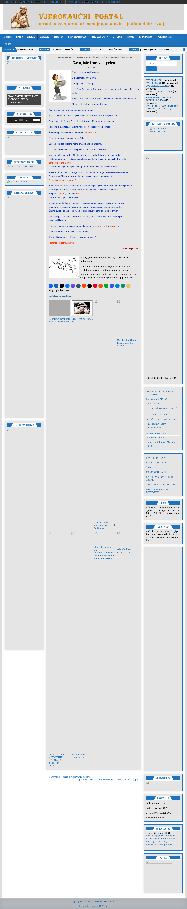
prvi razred (153, 403)
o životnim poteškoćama (100, 57)
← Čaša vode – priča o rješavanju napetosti (69, 777)
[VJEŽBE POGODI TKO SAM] (23, 166)
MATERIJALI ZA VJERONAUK (25, 37)
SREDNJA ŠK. (58, 37)
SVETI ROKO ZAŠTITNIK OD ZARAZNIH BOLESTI (162, 107)
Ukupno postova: (155, 817)
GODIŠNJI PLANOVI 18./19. (160, 419)
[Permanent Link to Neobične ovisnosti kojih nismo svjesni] (59, 308)
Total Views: (153, 813)
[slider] (36, 119)
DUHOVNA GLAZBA (24, 114)
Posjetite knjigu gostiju (159, 847)
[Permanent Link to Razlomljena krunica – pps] (82, 642)
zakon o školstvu (155, 437)
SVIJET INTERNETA (145, 37)
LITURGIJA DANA (155, 458)
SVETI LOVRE (154, 83)
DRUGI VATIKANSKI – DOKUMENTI (158, 491)
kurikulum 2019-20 (156, 399)
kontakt (8, 43)
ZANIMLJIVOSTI (163, 527)
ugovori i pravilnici (156, 433)
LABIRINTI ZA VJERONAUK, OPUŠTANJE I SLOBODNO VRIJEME (56, 760)
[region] (24, 69)
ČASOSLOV (152, 467)
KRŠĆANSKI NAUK (156, 472)
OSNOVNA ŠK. (44, 37)
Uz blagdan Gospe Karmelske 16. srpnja (127, 343)
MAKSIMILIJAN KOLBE (159, 91)
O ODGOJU (8, 37)
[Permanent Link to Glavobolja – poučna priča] (128, 539)
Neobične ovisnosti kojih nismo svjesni (59, 320)
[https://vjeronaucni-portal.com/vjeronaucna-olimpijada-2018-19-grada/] (163, 137)
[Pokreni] (10, 120)
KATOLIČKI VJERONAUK (164, 37)
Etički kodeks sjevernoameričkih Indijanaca (105, 525)
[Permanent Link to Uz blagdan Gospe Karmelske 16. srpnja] (128, 318)
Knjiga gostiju (163, 828)
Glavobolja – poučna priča (124, 551)
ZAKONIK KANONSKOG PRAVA (163, 484)
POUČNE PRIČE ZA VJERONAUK (121, 57)
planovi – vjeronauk (160, 414)
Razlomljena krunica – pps (78, 756)
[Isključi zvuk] (31, 120)
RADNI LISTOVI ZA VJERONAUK (24, 58)
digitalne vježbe (57, 2)
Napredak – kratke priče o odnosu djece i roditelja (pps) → (108, 779)
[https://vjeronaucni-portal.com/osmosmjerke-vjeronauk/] (17, 181)
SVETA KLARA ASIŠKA (158, 86)
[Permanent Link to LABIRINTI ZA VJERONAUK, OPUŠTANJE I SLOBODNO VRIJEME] (59, 642)
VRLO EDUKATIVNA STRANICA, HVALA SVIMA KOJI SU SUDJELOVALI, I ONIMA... (163, 841)
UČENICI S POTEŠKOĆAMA (77, 37)
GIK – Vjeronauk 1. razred (163, 408)
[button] (51, 286)
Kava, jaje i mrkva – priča (93, 62)
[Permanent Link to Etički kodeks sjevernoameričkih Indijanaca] (105, 410)
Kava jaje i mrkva (90, 257)
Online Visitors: (155, 803)
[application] (24, 120)
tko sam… (163, 860)
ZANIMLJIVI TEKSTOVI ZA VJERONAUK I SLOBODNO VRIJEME (25, 2)
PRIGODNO (130, 37)
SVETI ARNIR (153, 80)
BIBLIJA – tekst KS (156, 462)
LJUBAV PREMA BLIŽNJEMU (111, 2)
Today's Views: (154, 808)
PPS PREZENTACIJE (24, 132)
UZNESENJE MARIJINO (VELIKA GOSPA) (159, 99)
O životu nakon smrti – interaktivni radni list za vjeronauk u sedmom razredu (104, 553)
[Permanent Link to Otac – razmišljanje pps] (82, 308)
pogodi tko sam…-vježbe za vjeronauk (83, 2)
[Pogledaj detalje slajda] (24, 69)
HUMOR (163, 503)
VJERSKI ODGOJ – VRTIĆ (99, 37)
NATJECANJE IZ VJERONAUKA (163, 124)
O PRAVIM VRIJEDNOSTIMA (81, 57)
